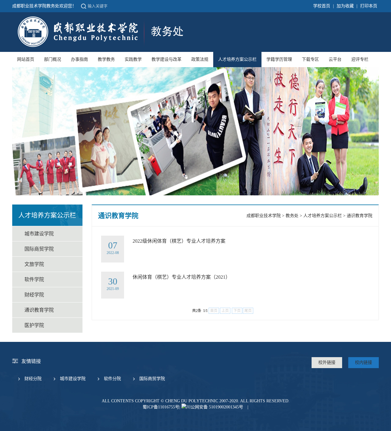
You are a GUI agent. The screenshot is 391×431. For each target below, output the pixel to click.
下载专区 (310, 59)
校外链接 (326, 362)
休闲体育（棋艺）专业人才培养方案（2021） (181, 277)
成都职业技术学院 (264, 215)
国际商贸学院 (39, 249)
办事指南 (79, 59)
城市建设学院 (39, 233)
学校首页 (321, 6)
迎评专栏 (359, 59)
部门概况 (52, 59)
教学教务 (106, 59)
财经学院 (34, 294)
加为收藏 (345, 6)
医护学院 (34, 325)
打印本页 (368, 6)
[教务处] (100, 47)
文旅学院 (34, 264)
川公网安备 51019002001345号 (214, 407)
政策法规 (199, 59)
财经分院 (33, 378)
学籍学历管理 (279, 59)
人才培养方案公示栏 (237, 59)
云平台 (335, 59)
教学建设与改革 (166, 59)
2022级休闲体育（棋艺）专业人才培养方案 (179, 241)
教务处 (292, 215)
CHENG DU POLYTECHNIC (191, 401)
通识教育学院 (39, 310)
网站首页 (25, 59)
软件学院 (34, 279)
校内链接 (363, 362)
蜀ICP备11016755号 (161, 407)
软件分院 (112, 378)
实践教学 (133, 59)
